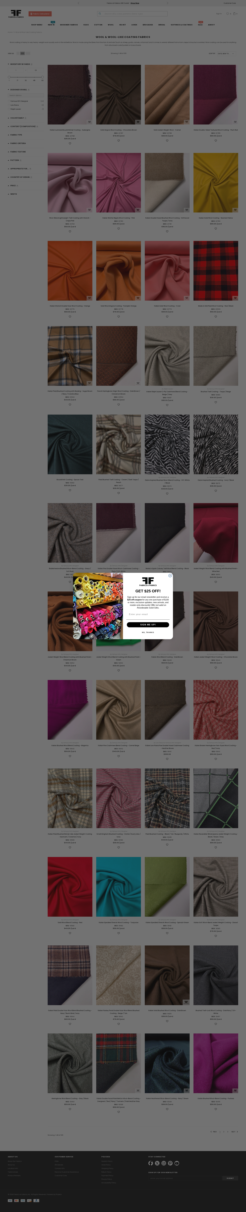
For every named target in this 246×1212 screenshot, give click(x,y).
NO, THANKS (148, 632)
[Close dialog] (170, 575)
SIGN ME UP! (148, 625)
